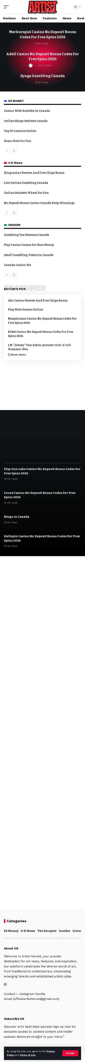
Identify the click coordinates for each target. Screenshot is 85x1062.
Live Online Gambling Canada (26, 183)
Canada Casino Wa (17, 265)
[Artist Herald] (42, 7)
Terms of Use (27, 1055)
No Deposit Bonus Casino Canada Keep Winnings (39, 203)
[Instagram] (5, 985)
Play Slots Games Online (25, 309)
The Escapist (47, 931)
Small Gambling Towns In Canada (28, 255)
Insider (64, 931)
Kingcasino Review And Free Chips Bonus (34, 172)
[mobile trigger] (7, 6)
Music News (18, 354)
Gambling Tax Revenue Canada (26, 235)
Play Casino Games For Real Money (29, 245)
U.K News (28, 931)
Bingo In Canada (16, 516)
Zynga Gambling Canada (42, 76)
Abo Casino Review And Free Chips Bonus (37, 300)
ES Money (11, 931)
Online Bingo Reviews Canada (26, 121)
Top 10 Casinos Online (20, 131)
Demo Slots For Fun (17, 141)
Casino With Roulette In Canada (27, 111)
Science (78, 931)
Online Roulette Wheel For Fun (26, 193)
